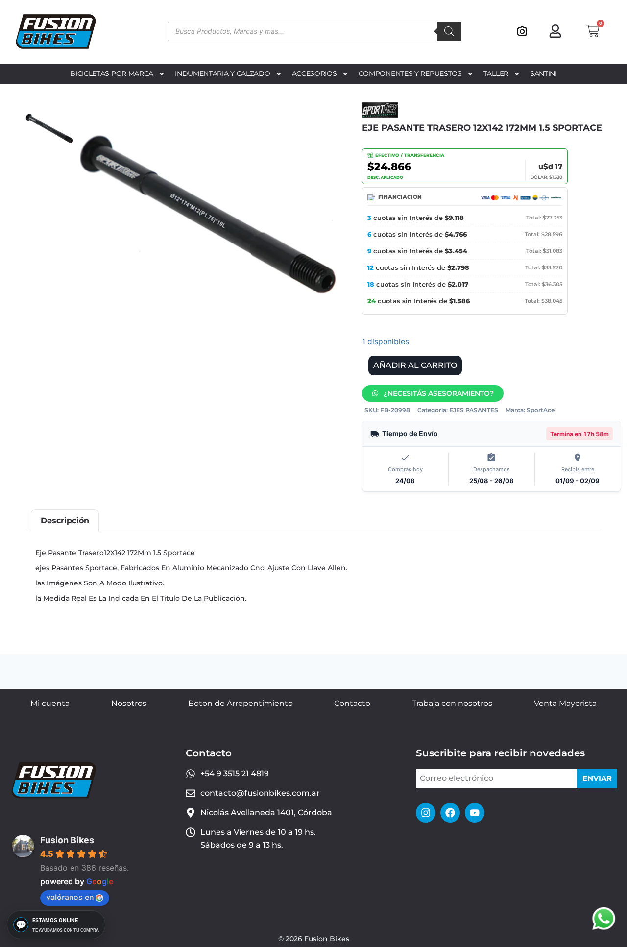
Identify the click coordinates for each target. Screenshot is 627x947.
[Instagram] (425, 813)
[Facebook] (450, 813)
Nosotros (128, 703)
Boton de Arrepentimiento (240, 703)
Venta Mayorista (565, 703)
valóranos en (70, 897)
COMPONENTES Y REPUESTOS (410, 73)
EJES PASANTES (473, 409)
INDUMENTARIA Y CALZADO (222, 73)
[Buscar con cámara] (522, 31)
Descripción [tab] (65, 520)
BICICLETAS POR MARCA (111, 73)
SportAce (541, 409)
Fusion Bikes (67, 840)
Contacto (352, 703)
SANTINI (543, 73)
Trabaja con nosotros (452, 703)
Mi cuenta (50, 703)
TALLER (495, 73)
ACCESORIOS (314, 73)
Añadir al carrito (415, 365)
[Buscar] (449, 31)
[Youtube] (474, 813)
